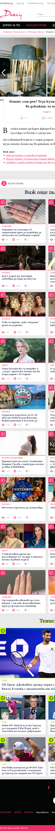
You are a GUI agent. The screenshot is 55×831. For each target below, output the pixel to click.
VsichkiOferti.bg (6, 3)
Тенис (46, 620)
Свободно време (36, 25)
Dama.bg (20, 3)
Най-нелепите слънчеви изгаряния (26, 155)
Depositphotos (42, 812)
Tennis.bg (51, 3)
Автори (17, 812)
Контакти (28, 812)
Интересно (19, 32)
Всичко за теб (11, 25)
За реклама (5, 812)
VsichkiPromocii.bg (35, 3)
